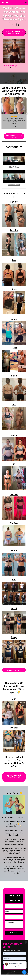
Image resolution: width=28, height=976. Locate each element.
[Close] (26, 942)
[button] (26, 2)
